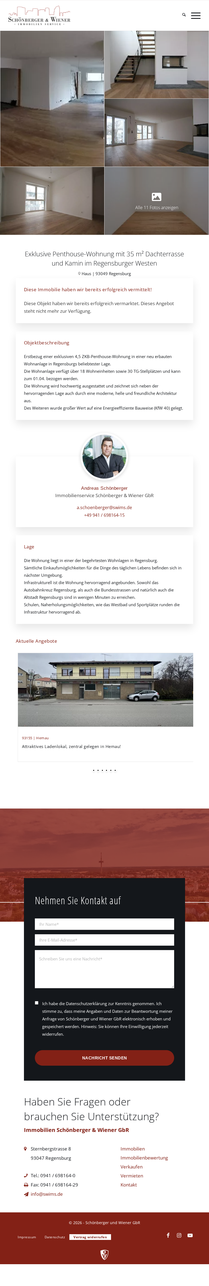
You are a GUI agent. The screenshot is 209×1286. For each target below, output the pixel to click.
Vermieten (132, 1176)
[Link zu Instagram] (179, 1235)
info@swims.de (47, 1194)
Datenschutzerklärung (86, 1003)
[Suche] (181, 15)
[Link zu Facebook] (168, 1235)
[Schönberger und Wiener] (52, 15)
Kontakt (129, 1185)
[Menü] (193, 15)
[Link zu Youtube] (190, 1235)
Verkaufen (132, 1167)
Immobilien (133, 1149)
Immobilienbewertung (144, 1158)
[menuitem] (181, 15)
